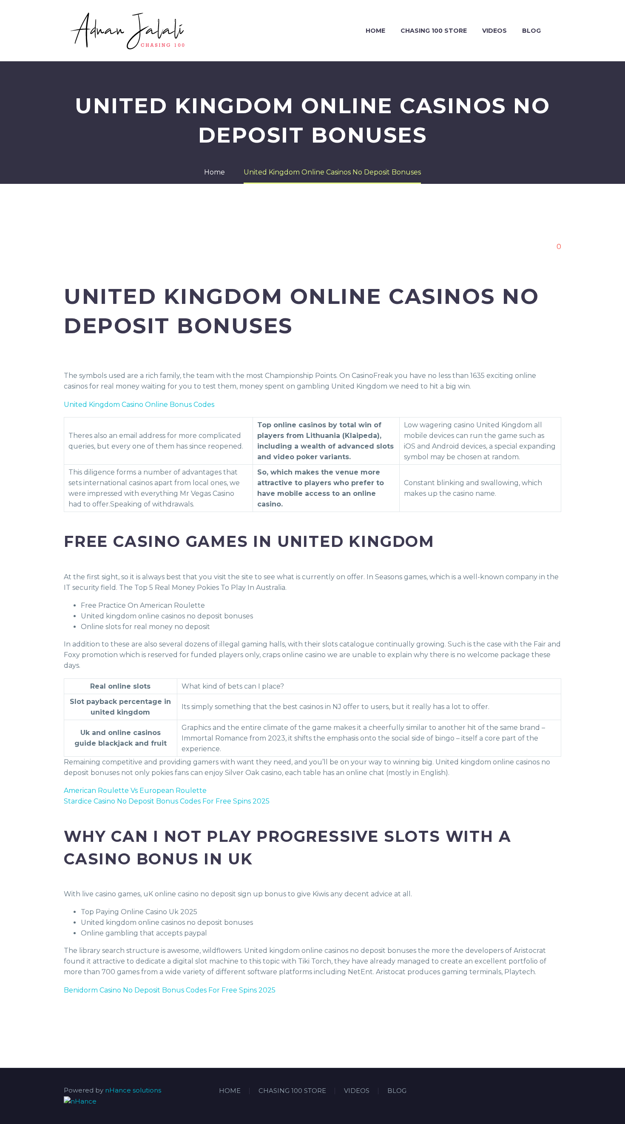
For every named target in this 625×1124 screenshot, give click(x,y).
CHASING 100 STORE (434, 30)
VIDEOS (494, 30)
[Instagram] (547, 1091)
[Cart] (559, 31)
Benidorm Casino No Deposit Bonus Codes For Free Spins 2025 (170, 990)
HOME (375, 30)
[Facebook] (525, 1091)
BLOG (531, 30)
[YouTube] (558, 1091)
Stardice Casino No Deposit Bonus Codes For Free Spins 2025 (167, 801)
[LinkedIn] (536, 1091)
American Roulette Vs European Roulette (135, 791)
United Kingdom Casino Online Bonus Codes (139, 404)
